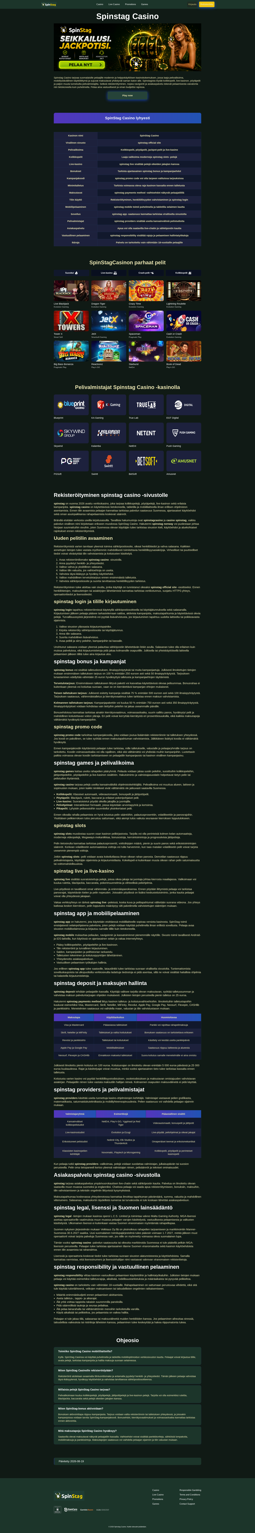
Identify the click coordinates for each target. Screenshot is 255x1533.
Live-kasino (107, 273)
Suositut (69, 273)
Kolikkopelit (181, 273)
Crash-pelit (144, 273)
